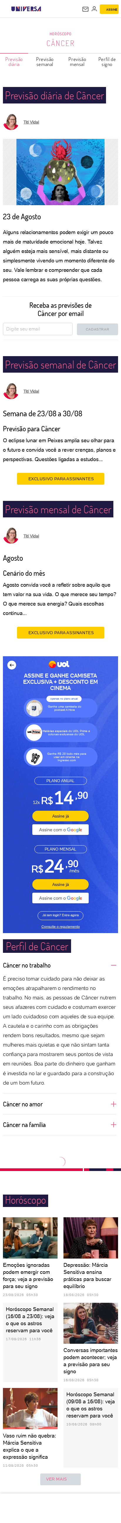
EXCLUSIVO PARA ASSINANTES (61, 478)
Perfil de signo (107, 62)
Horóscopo (60, 34)
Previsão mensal (77, 62)
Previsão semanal (45, 62)
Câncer (60, 43)
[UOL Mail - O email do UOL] (85, 9)
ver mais (56, 1479)
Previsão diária (14, 62)
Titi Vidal (31, 122)
